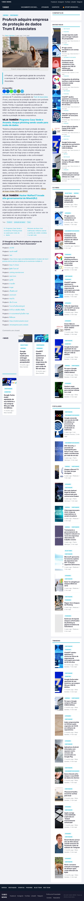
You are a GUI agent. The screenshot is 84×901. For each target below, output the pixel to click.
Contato (49, 898)
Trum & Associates (40, 97)
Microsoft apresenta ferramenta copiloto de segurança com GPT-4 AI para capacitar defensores (72, 560)
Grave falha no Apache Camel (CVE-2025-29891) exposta (70, 128)
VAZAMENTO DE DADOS (30, 7)
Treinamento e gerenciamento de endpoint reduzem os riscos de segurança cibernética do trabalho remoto (72, 535)
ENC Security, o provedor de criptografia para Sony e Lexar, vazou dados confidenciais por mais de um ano (71, 450)
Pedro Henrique (10, 35)
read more (12, 276)
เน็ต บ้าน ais (13, 302)
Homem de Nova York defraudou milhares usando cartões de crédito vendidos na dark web (37, 232)
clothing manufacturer (16, 272)
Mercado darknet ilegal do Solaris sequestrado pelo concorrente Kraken (71, 493)
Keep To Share (14, 265)
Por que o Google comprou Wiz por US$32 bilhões (70, 162)
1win (10, 255)
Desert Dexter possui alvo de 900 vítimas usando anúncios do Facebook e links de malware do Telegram (72, 843)
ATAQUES (45, 7)
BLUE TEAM (24, 345)
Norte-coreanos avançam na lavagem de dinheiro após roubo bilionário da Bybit (71, 868)
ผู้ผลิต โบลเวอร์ (13, 268)
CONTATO (55, 7)
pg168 (11, 280)
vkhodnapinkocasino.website (18, 325)
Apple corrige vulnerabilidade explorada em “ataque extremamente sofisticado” (69, 817)
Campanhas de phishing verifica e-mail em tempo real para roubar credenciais (71, 82)
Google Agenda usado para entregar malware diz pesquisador (25, 356)
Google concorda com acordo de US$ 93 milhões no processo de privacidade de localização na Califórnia (71, 423)
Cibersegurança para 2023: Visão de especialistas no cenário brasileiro (71, 513)
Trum (28, 222)
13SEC (5, 7)
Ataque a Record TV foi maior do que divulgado (71, 471)
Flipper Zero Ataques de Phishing (72, 604)
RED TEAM (46, 887)
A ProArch (6, 94)
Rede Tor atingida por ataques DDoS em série (72, 584)
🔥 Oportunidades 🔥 (71, 7)
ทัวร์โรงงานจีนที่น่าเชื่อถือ (17, 310)
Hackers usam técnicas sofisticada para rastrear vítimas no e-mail (70, 175)
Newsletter (56, 898)
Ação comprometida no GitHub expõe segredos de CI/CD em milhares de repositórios (71, 726)
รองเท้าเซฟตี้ (13, 251)
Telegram (79, 2)
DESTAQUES (14, 15)
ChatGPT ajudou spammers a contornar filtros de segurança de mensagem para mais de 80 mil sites (41, 359)
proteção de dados (19, 222)
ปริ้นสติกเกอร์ (13, 291)
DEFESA (5, 15)
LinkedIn (73, 2)
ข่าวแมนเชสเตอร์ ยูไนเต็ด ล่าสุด (19, 313)
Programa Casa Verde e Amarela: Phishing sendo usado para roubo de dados (13, 232)
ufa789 (11, 248)
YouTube (67, 2)
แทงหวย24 (12, 295)
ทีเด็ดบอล (12, 317)
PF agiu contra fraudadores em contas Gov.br (70, 49)
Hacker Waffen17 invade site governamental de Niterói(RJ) (23, 196)
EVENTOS (8, 392)
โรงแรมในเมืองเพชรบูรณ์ (17, 306)
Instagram (61, 2)
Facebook (54, 2)
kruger (11, 287)
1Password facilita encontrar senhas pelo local (70, 793)
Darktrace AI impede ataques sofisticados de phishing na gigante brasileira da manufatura (71, 622)
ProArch (9, 222)
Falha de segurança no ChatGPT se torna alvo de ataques (70, 115)
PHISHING (40, 348)
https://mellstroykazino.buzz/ (18, 321)
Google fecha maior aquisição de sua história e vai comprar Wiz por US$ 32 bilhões (9, 401)
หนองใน (11, 298)
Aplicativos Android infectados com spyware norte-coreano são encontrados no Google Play (71, 752)
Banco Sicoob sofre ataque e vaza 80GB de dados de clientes (71, 776)
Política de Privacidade (53, 894)
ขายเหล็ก (12, 283)
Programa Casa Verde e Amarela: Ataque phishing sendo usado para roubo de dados (25, 122)
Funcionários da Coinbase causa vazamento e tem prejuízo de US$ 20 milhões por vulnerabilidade (68, 65)
